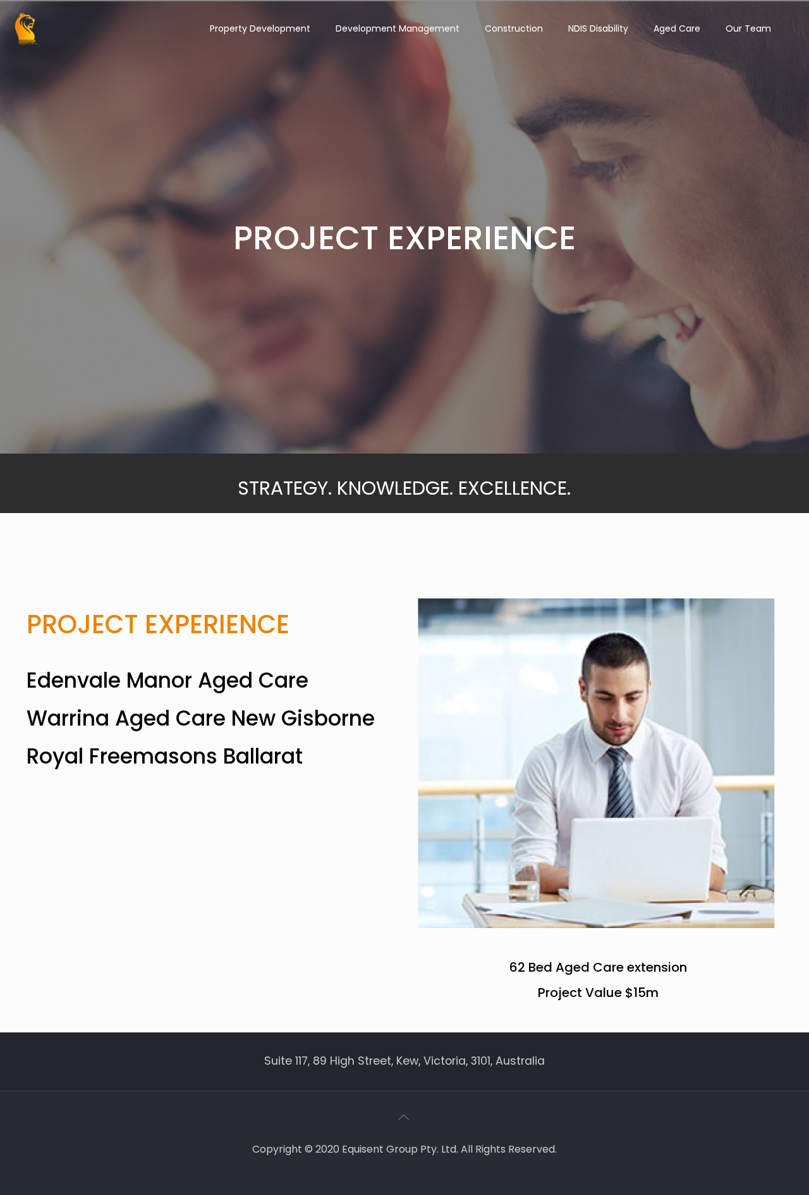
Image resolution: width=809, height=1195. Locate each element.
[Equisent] (28, 28)
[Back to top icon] (404, 1117)
